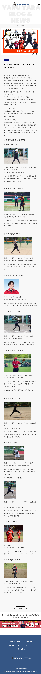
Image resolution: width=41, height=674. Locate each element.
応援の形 (29, 641)
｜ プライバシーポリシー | (20, 668)
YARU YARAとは (14, 641)
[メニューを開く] (38, 3)
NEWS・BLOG (14, 645)
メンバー (29, 645)
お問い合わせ (20, 649)
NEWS (6, 60)
